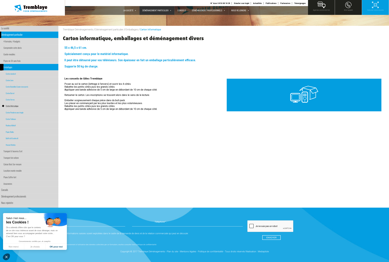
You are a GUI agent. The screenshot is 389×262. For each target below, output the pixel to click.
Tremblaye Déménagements (78, 29)
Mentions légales (188, 251)
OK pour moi (56, 246)
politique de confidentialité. (146, 244)
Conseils (181, 10)
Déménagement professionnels (207, 10)
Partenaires (285, 3)
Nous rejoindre (238, 10)
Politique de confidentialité (210, 251)
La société (128, 10)
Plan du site (172, 251)
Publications (271, 3)
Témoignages (300, 3)
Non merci (14, 246)
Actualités (257, 3)
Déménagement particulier (155, 10)
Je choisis (35, 246)
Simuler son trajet (241, 3)
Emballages (132, 29)
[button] (6, 256)
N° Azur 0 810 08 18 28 (220, 3)
